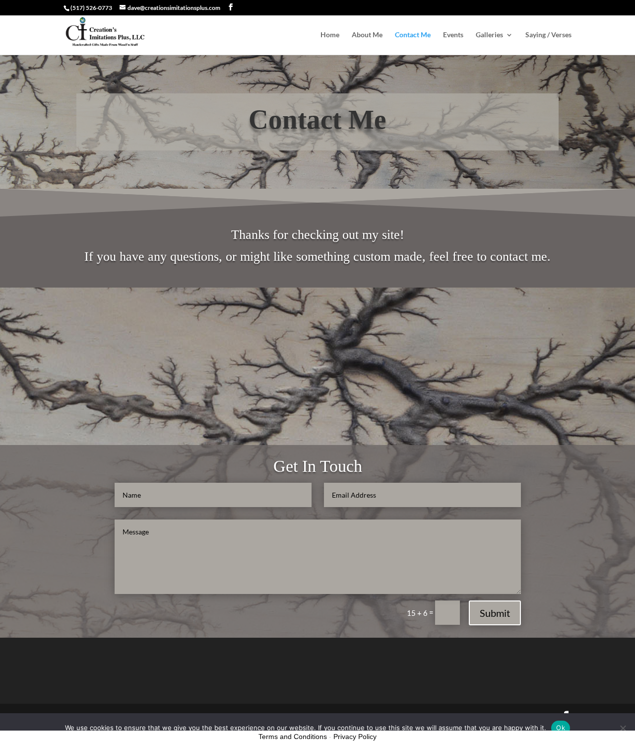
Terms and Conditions (292, 737)
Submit (495, 613)
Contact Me (413, 35)
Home (329, 35)
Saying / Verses (548, 35)
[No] (623, 728)
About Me (367, 35)
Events (453, 35)
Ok (560, 728)
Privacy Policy (355, 737)
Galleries (489, 35)
